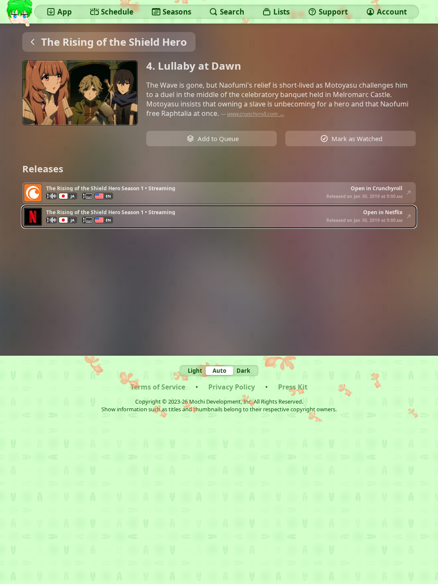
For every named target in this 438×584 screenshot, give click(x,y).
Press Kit (293, 387)
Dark (243, 371)
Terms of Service (157, 387)
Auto (219, 371)
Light (195, 371)
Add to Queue (218, 138)
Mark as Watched (356, 138)
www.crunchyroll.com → (255, 114)
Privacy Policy (231, 387)
